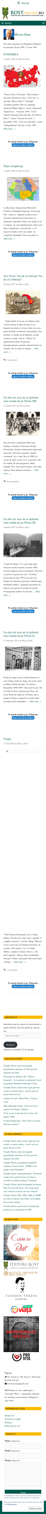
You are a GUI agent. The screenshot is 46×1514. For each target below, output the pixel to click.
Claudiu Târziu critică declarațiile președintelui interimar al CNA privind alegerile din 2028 (20, 1069)
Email (12, 1450)
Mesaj (12, 1460)
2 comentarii (11, 359)
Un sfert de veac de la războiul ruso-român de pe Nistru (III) (21, 399)
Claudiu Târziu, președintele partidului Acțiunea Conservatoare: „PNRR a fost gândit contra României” (20, 1166)
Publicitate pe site (12, 1425)
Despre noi (9, 1415)
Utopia (7, 739)
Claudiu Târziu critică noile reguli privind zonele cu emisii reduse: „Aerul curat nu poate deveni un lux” (21, 1091)
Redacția (8, 1422)
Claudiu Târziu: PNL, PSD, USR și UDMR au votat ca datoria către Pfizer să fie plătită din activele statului (22, 1198)
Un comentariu (12, 481)
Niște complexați (13, 166)
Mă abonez (10, 1044)
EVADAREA (11, 54)
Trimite (23, 1492)
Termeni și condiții (13, 1418)
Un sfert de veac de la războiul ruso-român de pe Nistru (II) (21, 520)
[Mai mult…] (9, 128)
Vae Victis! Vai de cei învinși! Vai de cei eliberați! (23, 277)
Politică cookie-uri (12, 1504)
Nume (12, 1440)
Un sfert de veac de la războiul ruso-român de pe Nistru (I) (21, 634)
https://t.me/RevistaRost (23, 145)
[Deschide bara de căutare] (43, 23)
